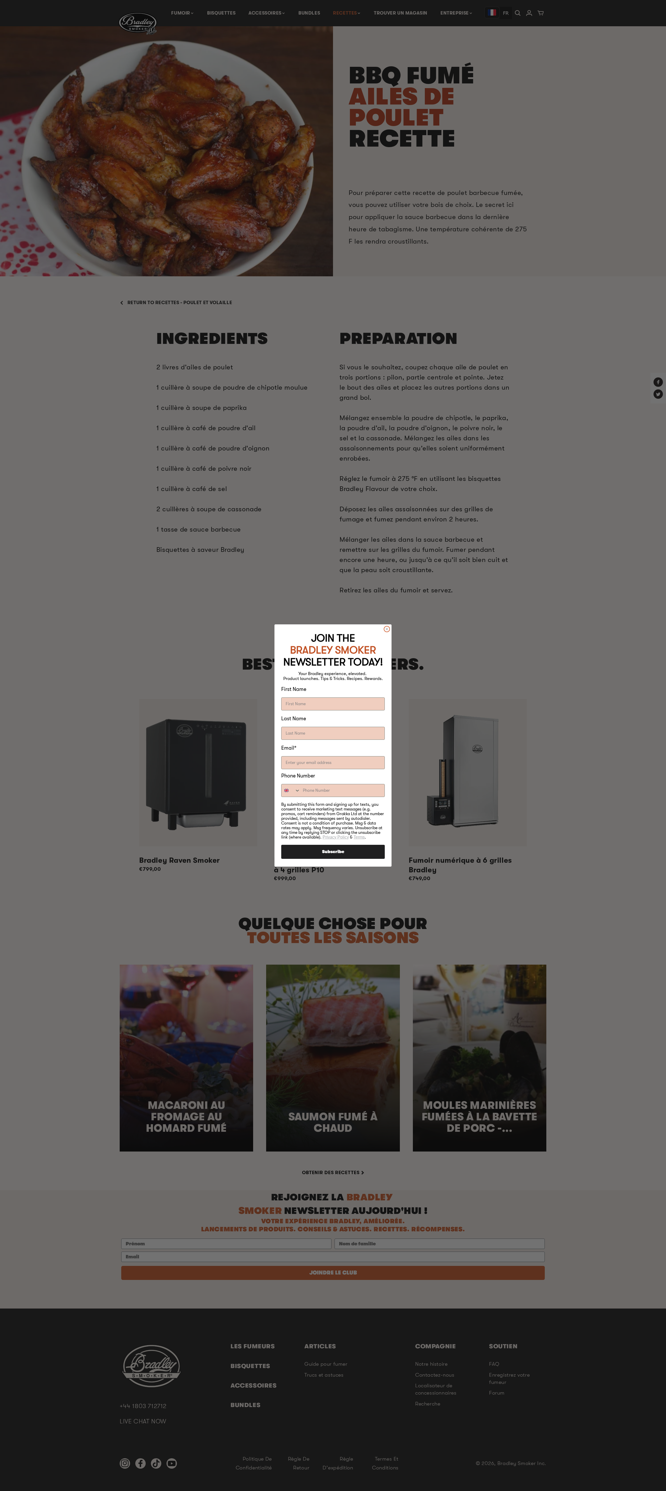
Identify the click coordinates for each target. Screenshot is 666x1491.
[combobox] (290, 790)
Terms (359, 837)
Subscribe (333, 851)
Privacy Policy (336, 837)
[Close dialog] (386, 629)
